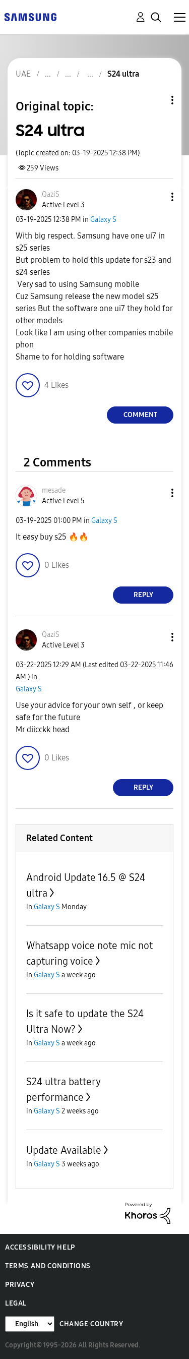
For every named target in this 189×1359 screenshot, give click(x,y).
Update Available (63, 1150)
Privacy (19, 1284)
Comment (140, 414)
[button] (156, 197)
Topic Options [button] (155, 100)
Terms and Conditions (48, 1266)
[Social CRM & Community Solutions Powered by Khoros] (147, 1212)
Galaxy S (103, 219)
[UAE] (30, 16)
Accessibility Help (40, 1247)
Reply (143, 594)
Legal (16, 1303)
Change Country (91, 1324)
